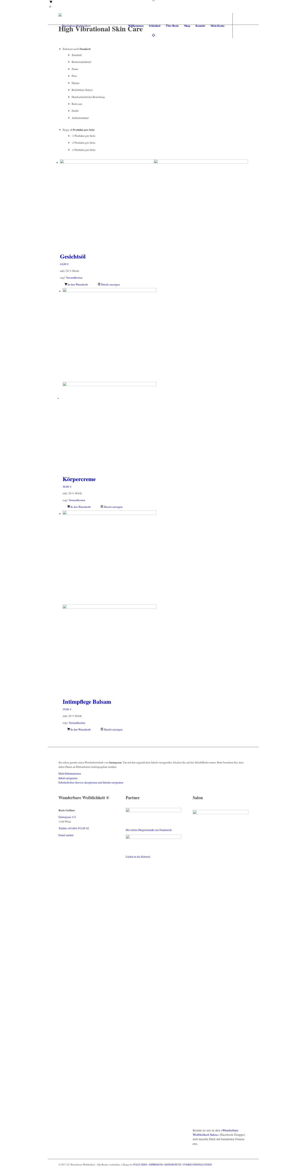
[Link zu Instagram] (245, 25)
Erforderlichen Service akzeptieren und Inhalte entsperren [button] (90, 782)
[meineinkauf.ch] (153, 838)
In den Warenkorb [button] (77, 284)
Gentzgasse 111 (67, 817)
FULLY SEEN (140, 1164)
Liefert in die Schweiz (138, 856)
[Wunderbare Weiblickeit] (74, 25)
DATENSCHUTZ (173, 1164)
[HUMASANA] (153, 811)
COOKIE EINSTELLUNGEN (197, 1164)
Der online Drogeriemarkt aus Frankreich (149, 830)
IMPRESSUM (155, 1164)
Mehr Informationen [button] (69, 773)
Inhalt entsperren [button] (67, 778)
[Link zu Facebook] (239, 25)
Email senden (66, 835)
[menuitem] (136, 25)
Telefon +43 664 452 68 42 (73, 828)
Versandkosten (74, 277)
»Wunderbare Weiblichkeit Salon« (215, 1132)
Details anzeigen (110, 284)
